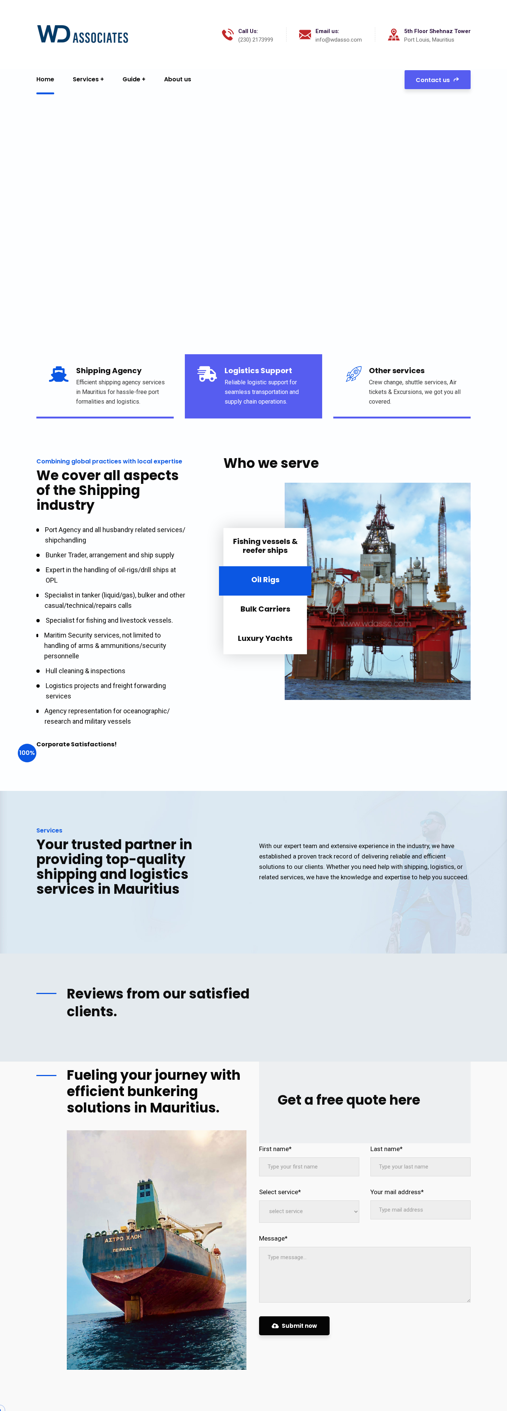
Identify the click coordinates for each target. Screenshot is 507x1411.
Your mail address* (397, 1192)
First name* (275, 1149)
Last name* (386, 1149)
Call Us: (248, 31)
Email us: (327, 31)
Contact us (433, 80)
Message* (273, 1238)
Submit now (299, 1326)
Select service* (280, 1192)
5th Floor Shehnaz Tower (437, 31)
